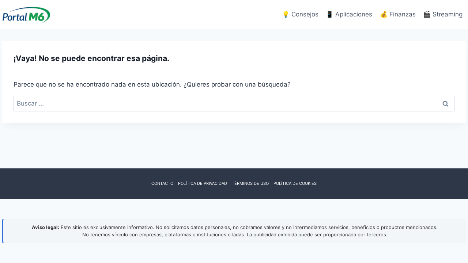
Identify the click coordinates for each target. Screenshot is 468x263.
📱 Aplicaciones (349, 14)
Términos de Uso (250, 183)
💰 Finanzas (398, 14)
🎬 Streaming (443, 14)
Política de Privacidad (202, 183)
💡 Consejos (300, 14)
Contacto (162, 183)
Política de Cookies (295, 183)
